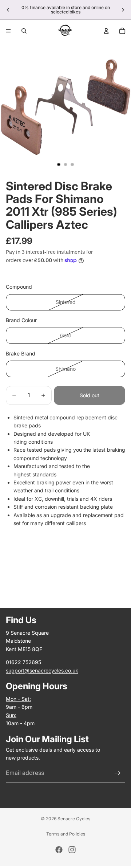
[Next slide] (123, 10)
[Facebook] (59, 849)
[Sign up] (117, 773)
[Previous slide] (8, 10)
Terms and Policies (65, 834)
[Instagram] (72, 849)
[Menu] (8, 31)
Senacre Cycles (73, 818)
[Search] (24, 31)
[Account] (106, 31)
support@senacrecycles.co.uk (42, 670)
